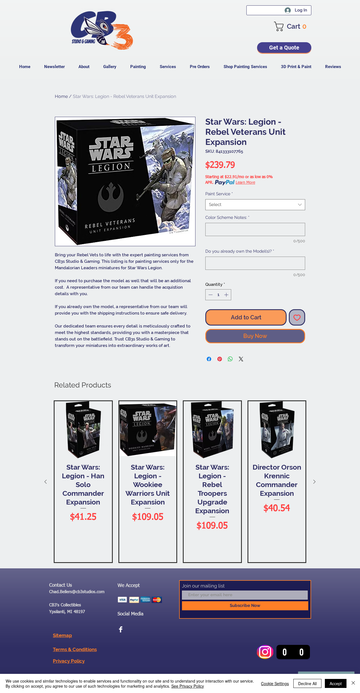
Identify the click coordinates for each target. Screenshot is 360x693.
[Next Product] (314, 481)
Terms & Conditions (75, 649)
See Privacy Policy (187, 686)
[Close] (353, 683)
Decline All (307, 683)
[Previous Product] (45, 481)
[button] (292, 26)
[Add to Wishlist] (297, 317)
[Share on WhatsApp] (230, 359)
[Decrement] (210, 295)
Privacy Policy (69, 661)
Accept (336, 683)
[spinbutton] (218, 295)
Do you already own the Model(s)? (239, 251)
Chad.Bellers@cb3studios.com (77, 592)
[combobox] (255, 204)
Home (61, 96)
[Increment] (227, 295)
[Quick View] (83, 430)
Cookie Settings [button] (275, 683)
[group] (180, 481)
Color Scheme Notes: (227, 217)
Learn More (245, 183)
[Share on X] (241, 359)
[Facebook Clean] (121, 629)
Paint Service (219, 193)
